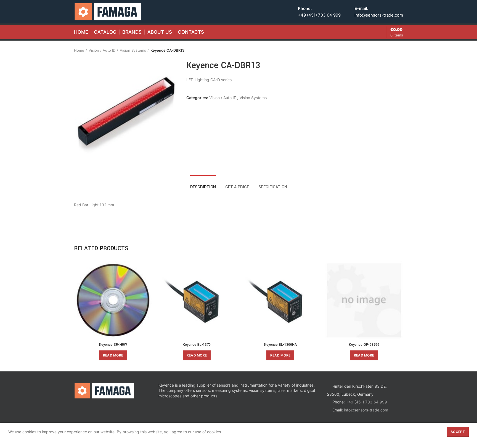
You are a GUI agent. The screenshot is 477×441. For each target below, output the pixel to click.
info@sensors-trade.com (378, 15)
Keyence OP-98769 (364, 344)
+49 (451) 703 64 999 (319, 15)
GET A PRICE (237, 187)
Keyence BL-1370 (197, 344)
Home (79, 50)
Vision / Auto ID (102, 50)
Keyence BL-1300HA (280, 344)
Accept (458, 432)
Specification (272, 187)
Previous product (389, 50)
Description (203, 187)
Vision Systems (133, 50)
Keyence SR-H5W (113, 344)
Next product (400, 50)
